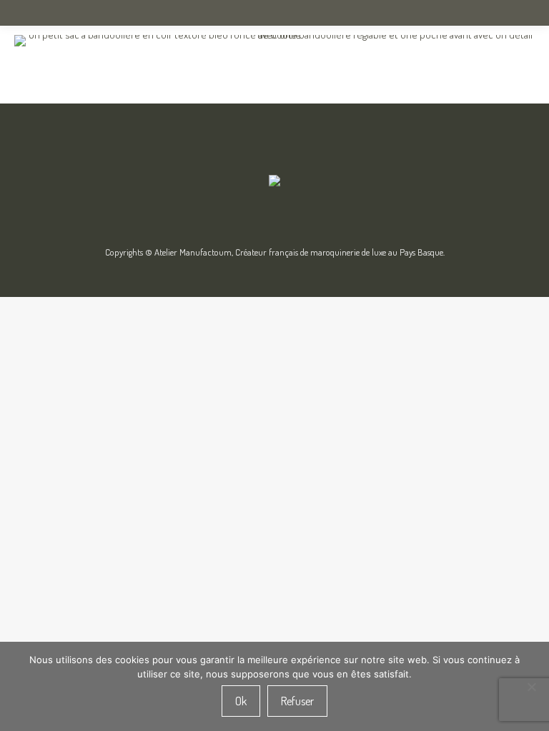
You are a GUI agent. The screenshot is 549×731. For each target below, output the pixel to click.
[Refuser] (531, 687)
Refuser (297, 701)
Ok (241, 701)
